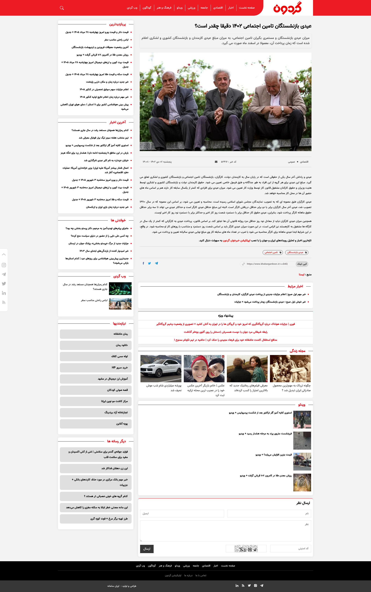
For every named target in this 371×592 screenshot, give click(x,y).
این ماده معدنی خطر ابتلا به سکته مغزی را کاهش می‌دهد (97, 508)
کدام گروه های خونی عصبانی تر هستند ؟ (106, 496)
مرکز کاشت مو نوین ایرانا (114, 401)
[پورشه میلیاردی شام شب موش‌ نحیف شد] (160, 368)
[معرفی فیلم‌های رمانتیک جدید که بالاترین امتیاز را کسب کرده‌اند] (247, 368)
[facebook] (143, 263)
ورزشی (191, 8)
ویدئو (179, 8)
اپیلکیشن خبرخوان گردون (236, 241)
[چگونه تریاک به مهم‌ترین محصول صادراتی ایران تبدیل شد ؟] (290, 368)
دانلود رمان (122, 345)
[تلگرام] (4, 275)
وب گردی (132, 8)
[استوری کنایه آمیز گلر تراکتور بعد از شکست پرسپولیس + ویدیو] (302, 420)
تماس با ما (201, 575)
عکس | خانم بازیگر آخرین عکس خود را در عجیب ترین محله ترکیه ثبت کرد (206, 390)
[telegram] (156, 263)
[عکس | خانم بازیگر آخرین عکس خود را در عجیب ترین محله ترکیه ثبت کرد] (204, 368)
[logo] (288, 8)
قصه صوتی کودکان (117, 390)
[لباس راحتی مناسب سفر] (120, 304)
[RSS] (4, 303)
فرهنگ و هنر (164, 8)
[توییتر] (4, 284)
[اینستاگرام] (4, 266)
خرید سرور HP (120, 368)
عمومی (291, 162)
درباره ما (188, 575)
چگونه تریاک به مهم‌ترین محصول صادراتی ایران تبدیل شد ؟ (292, 388)
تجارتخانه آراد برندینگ (116, 413)
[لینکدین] (4, 293)
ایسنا (301, 275)
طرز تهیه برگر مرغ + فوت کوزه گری (109, 519)
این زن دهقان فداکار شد (114, 468)
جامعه (204, 8)
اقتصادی (218, 8)
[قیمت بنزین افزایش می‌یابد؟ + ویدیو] (302, 462)
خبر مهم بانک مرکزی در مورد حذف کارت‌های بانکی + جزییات (100, 482)
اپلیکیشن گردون (173, 575)
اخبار (231, 8)
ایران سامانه (113, 586)
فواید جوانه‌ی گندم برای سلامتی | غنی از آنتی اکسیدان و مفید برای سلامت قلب (98, 454)
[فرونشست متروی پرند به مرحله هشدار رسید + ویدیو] (302, 440)
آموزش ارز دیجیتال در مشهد (113, 379)
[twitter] (149, 263)
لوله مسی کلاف (119, 356)
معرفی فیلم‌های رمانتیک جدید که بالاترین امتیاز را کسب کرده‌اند (249, 388)
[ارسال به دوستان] (216, 162)
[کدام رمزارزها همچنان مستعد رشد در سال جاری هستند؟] (120, 288)
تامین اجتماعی (271, 252)
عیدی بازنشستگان (295, 252)
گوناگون (147, 8)
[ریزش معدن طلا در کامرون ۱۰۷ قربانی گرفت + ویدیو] (302, 482)
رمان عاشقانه (121, 334)
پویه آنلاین (122, 424)
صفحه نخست (247, 8)
